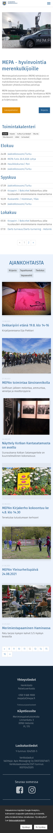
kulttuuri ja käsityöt (24, 134)
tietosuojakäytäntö (17, 820)
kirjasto (12, 134)
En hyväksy (41, 827)
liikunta (35, 134)
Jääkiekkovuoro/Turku (20, 154)
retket (17, 137)
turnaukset (25, 137)
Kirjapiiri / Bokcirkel (19, 190)
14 (41, 648)
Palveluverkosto (26, 688)
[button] (49, 3)
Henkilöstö (26, 685)
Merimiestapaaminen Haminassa (26, 628)
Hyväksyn (26, 827)
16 (5, 654)
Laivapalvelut (11, 110)
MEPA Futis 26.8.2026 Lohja (22, 159)
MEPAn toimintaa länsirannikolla (26, 383)
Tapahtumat (26, 270)
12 (30, 648)
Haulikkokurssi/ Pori (19, 164)
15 (46, 648)
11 (24, 648)
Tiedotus (40, 270)
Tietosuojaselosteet (26, 705)
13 (35, 648)
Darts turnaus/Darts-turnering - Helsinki (30, 229)
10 (19, 648)
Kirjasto (44, 110)
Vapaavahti (26, 275)
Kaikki (5, 134)
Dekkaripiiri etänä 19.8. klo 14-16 (25, 325)
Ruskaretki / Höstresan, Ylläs (23, 199)
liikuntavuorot (8, 137)
